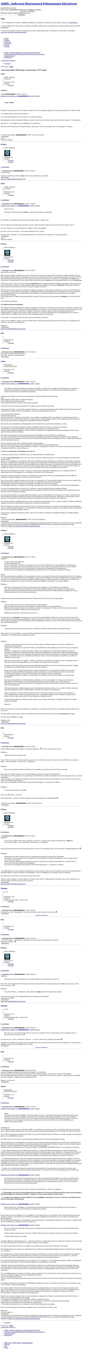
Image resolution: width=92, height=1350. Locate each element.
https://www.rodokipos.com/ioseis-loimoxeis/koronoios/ (24, 526)
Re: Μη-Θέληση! (5, 266)
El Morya (4, 144)
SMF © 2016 (17, 1343)
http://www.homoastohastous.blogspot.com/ (13, 179)
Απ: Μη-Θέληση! (5, 167)
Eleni (2, 333)
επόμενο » (13, 60)
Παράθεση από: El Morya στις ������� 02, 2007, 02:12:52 (20, 96)
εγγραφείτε (38, 9)
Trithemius (4, 888)
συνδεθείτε (30, 9)
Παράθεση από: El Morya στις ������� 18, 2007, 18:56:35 (20, 206)
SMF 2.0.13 (8, 1343)
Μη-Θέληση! (4, 90)
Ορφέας (3, 361)
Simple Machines (27, 1343)
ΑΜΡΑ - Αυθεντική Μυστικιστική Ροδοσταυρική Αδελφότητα (39, 3)
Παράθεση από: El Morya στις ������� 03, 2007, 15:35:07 (20, 383)
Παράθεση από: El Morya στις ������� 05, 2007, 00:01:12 (20, 1029)
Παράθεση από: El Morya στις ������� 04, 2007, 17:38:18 (20, 1108)
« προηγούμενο (5, 60)
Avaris (3, 74)
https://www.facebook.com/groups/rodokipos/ (14, 32)
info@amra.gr (73, 22)
